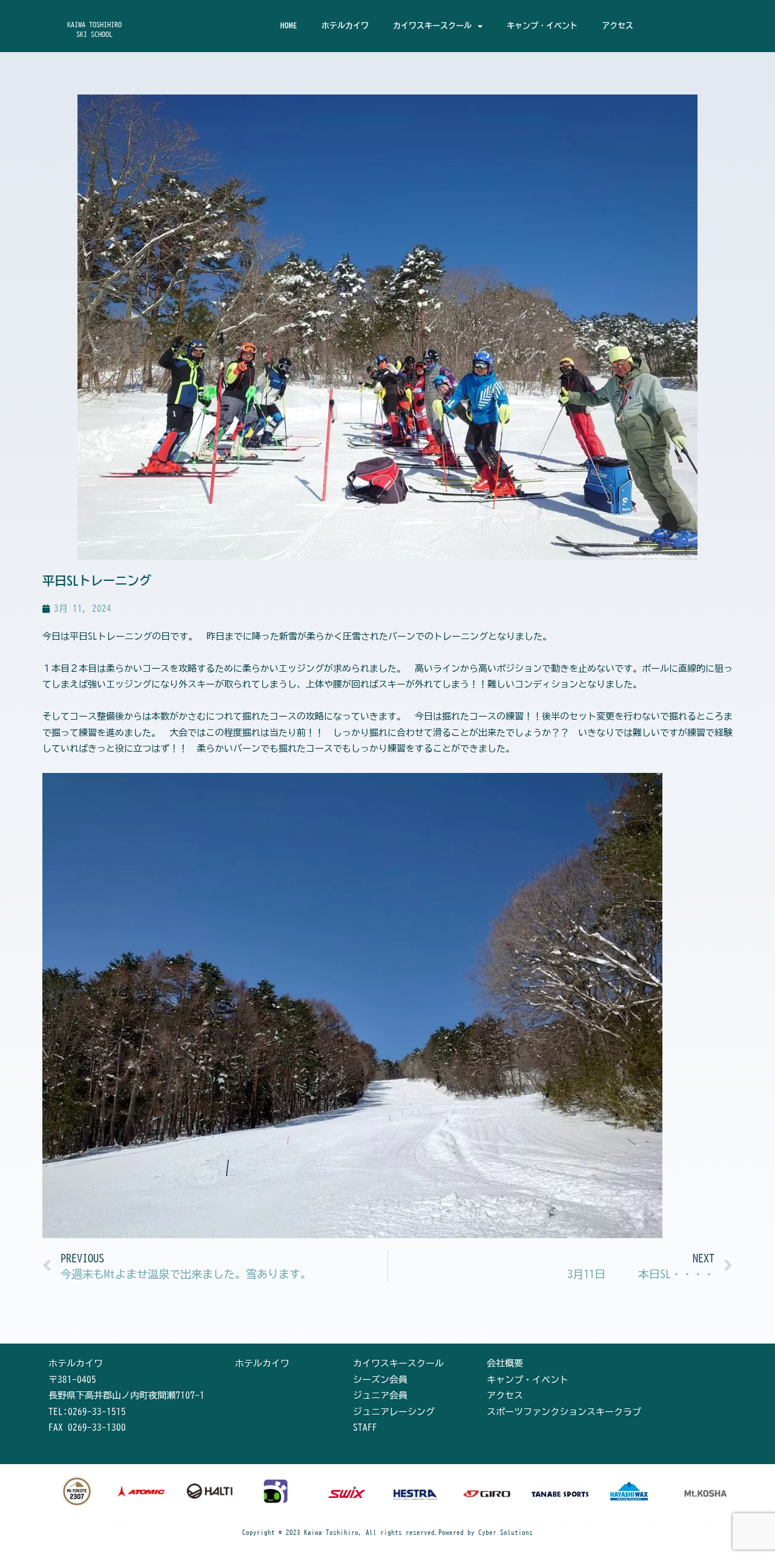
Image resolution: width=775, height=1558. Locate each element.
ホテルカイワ (345, 26)
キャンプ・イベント (542, 26)
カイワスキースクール (432, 26)
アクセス (617, 26)
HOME (288, 26)
